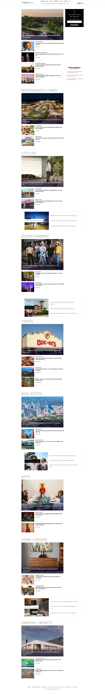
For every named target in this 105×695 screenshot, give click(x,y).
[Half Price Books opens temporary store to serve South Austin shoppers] (27, 204)
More (68, 3)
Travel (61, 1)
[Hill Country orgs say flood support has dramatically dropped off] (42, 172)
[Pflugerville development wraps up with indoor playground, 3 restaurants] (42, 109)
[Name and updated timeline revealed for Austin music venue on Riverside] (27, 79)
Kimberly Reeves (25, 269)
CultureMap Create (38, 382)
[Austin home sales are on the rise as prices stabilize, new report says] (27, 444)
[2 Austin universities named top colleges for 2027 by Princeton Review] (27, 68)
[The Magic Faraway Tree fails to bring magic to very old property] (27, 276)
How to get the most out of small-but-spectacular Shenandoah (61, 460)
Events (64, 3)
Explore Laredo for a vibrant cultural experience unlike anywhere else (62, 455)
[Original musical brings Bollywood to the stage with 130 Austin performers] (27, 527)
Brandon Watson (38, 372)
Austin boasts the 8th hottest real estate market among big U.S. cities (64, 215)
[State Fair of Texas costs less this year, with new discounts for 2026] (27, 46)
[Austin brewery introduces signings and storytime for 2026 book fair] (27, 141)
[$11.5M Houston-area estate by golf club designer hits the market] (42, 25)
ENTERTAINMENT (35, 236)
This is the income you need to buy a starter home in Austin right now (64, 220)
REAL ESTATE (31, 394)
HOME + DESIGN (34, 540)
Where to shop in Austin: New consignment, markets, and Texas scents (64, 601)
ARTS (25, 477)
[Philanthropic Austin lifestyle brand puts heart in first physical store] (27, 663)
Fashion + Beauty (54, 3)
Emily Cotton (25, 572)
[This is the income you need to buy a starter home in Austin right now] (27, 434)
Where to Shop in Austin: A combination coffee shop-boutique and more (63, 607)
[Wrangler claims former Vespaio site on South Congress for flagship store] (42, 641)
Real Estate (66, 1)
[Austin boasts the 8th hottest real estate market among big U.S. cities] (42, 412)
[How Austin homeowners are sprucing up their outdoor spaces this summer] (27, 590)
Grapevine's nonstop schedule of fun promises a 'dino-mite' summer (63, 313)
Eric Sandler (37, 130)
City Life (50, 1)
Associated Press (26, 354)
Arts (70, 1)
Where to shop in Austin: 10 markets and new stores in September (63, 612)
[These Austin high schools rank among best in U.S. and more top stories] (27, 193)
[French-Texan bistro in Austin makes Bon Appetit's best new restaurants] (27, 130)
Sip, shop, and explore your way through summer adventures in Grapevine (62, 303)
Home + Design (47, 3)
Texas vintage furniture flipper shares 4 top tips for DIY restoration (63, 226)
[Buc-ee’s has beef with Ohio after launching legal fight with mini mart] (42, 340)
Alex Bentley (37, 46)
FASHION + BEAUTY (36, 623)
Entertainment (56, 1)
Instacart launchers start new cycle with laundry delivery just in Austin (74, 72)
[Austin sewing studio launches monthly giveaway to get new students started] (42, 495)
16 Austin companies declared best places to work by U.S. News (75, 79)
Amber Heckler (37, 68)
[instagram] (81, 3)
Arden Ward (37, 193)
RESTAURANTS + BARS (39, 90)
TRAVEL (27, 321)
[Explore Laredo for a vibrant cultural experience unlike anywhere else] (27, 382)
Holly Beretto (25, 39)
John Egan (24, 655)
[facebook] (77, 3)
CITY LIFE (28, 153)
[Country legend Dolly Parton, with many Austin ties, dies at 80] (27, 57)
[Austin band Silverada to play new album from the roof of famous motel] (42, 255)
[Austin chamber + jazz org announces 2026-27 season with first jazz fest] (27, 287)
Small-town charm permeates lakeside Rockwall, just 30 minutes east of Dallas (63, 465)
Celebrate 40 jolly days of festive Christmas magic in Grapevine (62, 308)
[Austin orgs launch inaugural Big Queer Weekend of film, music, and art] (27, 517)
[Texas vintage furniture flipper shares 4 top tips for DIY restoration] (42, 558)
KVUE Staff (24, 186)
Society (43, 3)
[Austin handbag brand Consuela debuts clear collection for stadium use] (27, 673)
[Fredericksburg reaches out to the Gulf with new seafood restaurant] (27, 372)
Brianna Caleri (37, 57)
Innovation (60, 3)
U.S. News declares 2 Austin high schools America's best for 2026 (75, 76)
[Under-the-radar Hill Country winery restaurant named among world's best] (27, 361)
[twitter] (79, 3)
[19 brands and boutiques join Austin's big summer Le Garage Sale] (27, 580)
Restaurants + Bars (44, 1)
